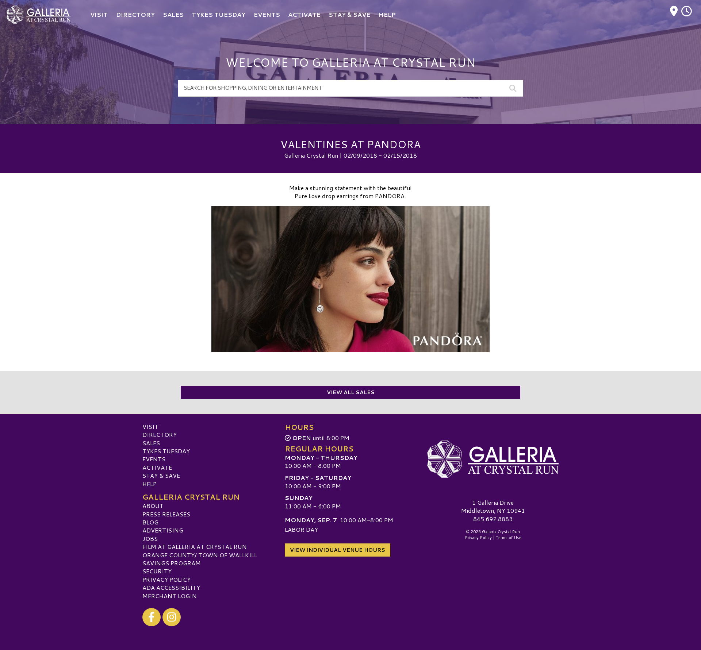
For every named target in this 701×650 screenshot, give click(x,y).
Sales (151, 443)
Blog (150, 522)
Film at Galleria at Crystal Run (194, 546)
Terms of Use (508, 538)
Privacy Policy (166, 579)
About (153, 505)
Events (153, 459)
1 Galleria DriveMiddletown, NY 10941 (493, 506)
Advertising (162, 530)
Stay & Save (161, 475)
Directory (159, 434)
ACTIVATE (157, 467)
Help (149, 484)
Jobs (150, 538)
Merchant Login (169, 596)
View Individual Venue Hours (337, 550)
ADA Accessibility (171, 587)
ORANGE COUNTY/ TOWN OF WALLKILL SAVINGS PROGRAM (199, 559)
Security (157, 571)
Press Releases (166, 514)
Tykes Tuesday (166, 451)
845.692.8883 (493, 519)
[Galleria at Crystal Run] (493, 459)
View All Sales (351, 392)
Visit (150, 426)
